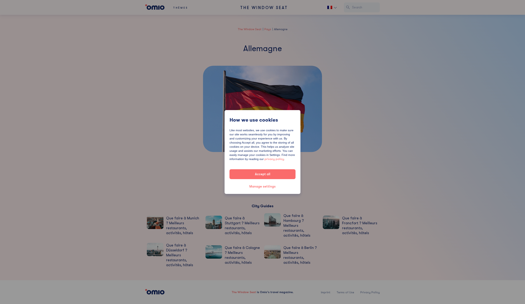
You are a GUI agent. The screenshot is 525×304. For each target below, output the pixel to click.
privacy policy (274, 159)
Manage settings (262, 186)
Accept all (262, 174)
